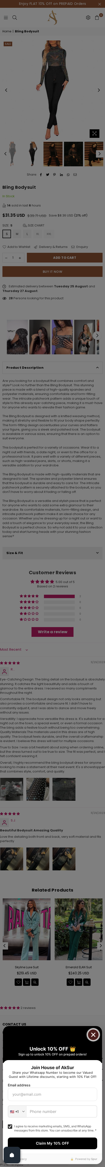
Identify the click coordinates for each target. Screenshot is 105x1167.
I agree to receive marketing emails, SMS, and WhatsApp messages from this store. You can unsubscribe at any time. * (55, 1128)
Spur (94, 1159)
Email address (19, 1085)
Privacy (21, 1159)
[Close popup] (93, 1035)
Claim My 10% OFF (52, 1143)
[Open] (12, 1155)
